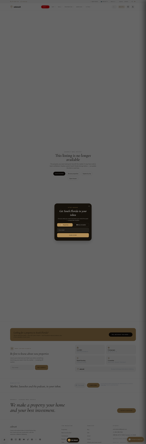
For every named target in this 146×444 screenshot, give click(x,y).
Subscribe (73, 235)
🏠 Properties (64, 224)
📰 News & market (81, 224)
